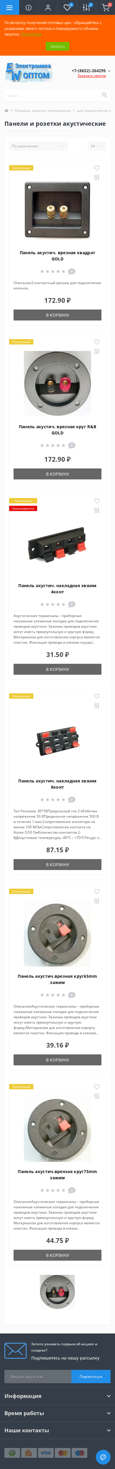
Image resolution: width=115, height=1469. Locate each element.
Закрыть (57, 46)
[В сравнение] (96, 177)
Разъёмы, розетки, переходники (43, 110)
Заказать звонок (92, 75)
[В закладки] (96, 168)
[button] (48, 7)
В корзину (57, 315)
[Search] (104, 95)
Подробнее (31, 34)
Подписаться (91, 1376)
